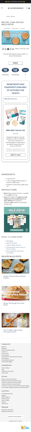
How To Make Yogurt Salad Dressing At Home (12, 331)
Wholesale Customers (7, 411)
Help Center (5, 373)
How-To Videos (5, 368)
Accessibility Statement (8, 360)
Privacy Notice (5, 355)
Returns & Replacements (8, 350)
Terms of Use (5, 353)
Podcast (4, 395)
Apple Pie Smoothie (11, 243)
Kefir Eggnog (9, 241)
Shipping (4, 348)
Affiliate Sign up (6, 397)
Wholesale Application (7, 410)
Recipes (13, 16)
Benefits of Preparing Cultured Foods (11, 380)
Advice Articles (5, 398)
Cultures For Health (17, 421)
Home (8, 16)
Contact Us (4, 351)
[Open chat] (24, 427)
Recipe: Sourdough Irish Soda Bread (13, 304)
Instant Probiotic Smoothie (13, 245)
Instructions (5, 403)
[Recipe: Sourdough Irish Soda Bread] (15, 293)
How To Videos (5, 400)
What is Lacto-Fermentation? (9, 379)
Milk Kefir (12, 178)
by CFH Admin (7, 28)
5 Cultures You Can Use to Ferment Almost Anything (15, 385)
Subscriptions (5, 358)
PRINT (15, 63)
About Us (4, 346)
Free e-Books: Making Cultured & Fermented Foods (15, 387)
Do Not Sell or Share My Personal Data (12, 356)
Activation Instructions (8, 371)
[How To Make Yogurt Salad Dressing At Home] (15, 320)
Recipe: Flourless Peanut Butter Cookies (14, 277)
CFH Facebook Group (7, 393)
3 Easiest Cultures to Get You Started (11, 382)
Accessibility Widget (7, 361)
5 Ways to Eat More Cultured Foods (11, 384)
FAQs (3, 369)
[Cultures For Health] (15, 8)
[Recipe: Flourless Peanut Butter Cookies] (15, 266)
